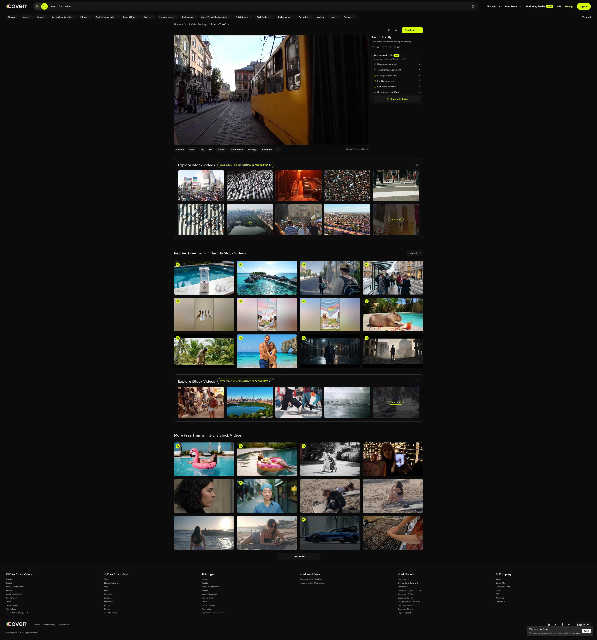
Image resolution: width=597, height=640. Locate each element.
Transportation (12, 605)
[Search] (44, 6)
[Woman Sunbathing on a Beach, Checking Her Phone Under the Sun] (267, 533)
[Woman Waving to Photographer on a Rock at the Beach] (204, 533)
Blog (498, 590)
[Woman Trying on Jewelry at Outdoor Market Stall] (393, 533)
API (559, 6)
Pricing (569, 6)
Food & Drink (11, 598)
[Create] (37, 6)
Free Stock (511, 6)
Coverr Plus (500, 583)
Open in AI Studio (399, 99)
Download (409, 30)
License (36, 624)
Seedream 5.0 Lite (405, 609)
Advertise (500, 598)
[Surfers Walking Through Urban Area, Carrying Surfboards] (330, 278)
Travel (9, 601)
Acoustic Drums (110, 613)
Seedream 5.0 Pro (405, 605)
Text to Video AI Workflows (311, 579)
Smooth (107, 598)
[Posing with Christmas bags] (393, 459)
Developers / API (503, 586)
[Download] (229, 291)
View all (586, 16)
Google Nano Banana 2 (408, 583)
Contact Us (500, 601)
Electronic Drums (111, 583)
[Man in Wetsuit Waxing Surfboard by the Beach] (330, 496)
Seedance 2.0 (403, 586)
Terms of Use (64, 624)
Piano (106, 590)
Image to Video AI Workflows (312, 583)
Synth (106, 579)
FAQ (498, 594)
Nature (9, 579)
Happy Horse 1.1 (404, 613)
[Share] (396, 30)
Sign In (584, 6)
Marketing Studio (539, 6)
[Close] (417, 165)
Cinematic (108, 594)
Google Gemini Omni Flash (409, 601)
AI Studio (491, 6)
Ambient (107, 605)
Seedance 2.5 (403, 579)
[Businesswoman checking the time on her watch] (204, 496)
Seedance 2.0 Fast (405, 594)
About (498, 579)
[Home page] (16, 6)
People (9, 583)
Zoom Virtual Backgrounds (17, 613)
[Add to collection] (389, 30)
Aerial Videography (14, 594)
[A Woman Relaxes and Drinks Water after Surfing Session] (393, 496)
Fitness (9, 590)
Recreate (204, 291)
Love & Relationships (15, 586)
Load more (298, 556)
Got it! (586, 631)
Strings (107, 609)
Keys (106, 586)
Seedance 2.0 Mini (405, 598)
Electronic (108, 601)
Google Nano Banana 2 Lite (409, 590)
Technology (11, 609)
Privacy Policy (49, 624)
